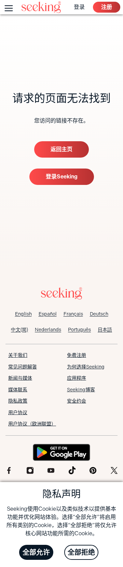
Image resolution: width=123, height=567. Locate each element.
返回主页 (61, 149)
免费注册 (76, 355)
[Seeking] (41, 7)
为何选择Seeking (86, 366)
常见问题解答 (22, 366)
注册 (106, 7)
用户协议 (17, 412)
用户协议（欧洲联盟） (32, 423)
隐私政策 (17, 401)
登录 (79, 7)
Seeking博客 (81, 389)
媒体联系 (17, 389)
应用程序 (76, 378)
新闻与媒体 (20, 378)
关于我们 (17, 355)
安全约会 (76, 401)
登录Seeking (62, 176)
